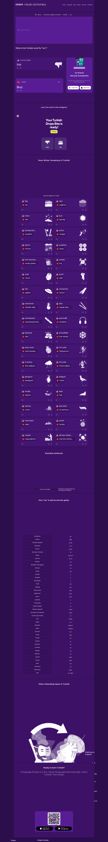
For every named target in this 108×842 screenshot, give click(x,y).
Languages (69, 4)
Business (84, 4)
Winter (65, 14)
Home (39, 14)
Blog (74, 4)
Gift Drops (89, 4)
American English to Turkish (52, 14)
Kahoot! (79, 4)
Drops (64, 4)
